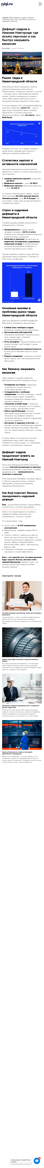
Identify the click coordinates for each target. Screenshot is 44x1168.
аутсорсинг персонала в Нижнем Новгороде (18, 509)
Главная (5, 18)
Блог (11, 18)
